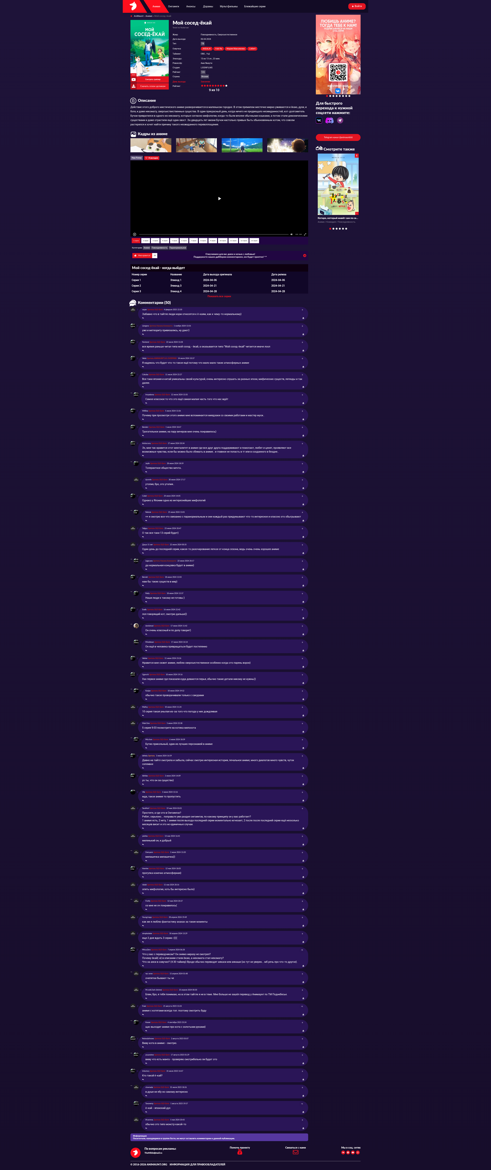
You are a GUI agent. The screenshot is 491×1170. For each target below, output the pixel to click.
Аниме (147, 248)
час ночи (149, 974)
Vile (143, 792)
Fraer (144, 1006)
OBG (203, 54)
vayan (144, 310)
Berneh (145, 577)
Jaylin (147, 463)
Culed (144, 496)
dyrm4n (148, 480)
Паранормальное (177, 248)
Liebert (252, 48)
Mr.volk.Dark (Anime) (153, 990)
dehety (145, 756)
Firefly (147, 901)
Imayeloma (149, 395)
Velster (144, 658)
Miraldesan (149, 642)
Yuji (208, 54)
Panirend (145, 342)
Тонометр (149, 1104)
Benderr (145, 427)
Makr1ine (146, 723)
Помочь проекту (240, 1147)
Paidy (147, 593)
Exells (144, 610)
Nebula (148, 512)
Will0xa (145, 411)
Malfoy (145, 707)
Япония (204, 76)
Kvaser (147, 1022)
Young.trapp (147, 917)
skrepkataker (147, 933)
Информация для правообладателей (197, 1164)
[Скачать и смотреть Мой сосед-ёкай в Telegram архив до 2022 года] (304, 256)
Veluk (144, 358)
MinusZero (146, 950)
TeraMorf (145, 808)
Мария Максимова (236, 48)
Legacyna (149, 561)
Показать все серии (219, 296)
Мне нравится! (147, 256)
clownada (149, 1087)
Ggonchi (145, 675)
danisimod (149, 626)
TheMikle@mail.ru (153, 1153)
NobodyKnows (148, 1039)
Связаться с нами (295, 1147)
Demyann (149, 852)
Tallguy (144, 528)
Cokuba (145, 375)
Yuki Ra (218, 48)
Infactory (145, 1071)
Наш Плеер (137, 158)
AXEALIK (207, 48)
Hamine (145, 869)
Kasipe (147, 691)
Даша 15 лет (147, 545)
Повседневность (160, 248)
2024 (133, 75)
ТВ (202, 43)
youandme (149, 1055)
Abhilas (145, 776)
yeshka (145, 836)
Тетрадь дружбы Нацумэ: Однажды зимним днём (338, 218)
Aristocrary (146, 443)
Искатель (149, 1120)
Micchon (148, 739)
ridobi (144, 885)
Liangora (145, 326)
